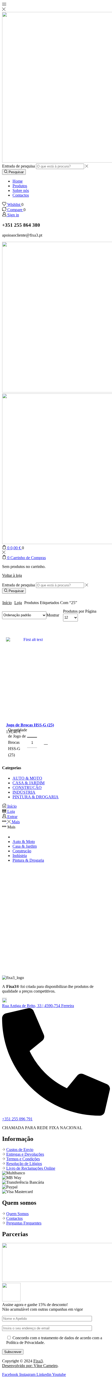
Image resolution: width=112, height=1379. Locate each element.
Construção (22, 851)
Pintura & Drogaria (28, 860)
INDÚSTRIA (24, 792)
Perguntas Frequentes (23, 1223)
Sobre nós (21, 190)
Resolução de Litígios (24, 1163)
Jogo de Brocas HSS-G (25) (30, 725)
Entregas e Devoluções (25, 1154)
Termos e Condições (23, 1159)
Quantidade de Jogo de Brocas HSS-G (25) (17, 742)
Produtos (20, 186)
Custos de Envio (19, 1149)
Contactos (21, 195)
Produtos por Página (79, 611)
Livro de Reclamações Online (30, 1168)
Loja (18, 602)
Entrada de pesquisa (18, 166)
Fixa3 (38, 1361)
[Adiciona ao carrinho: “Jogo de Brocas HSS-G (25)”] (46, 742)
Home (18, 181)
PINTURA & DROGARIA (36, 797)
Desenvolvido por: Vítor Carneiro (30, 1365)
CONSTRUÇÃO (27, 787)
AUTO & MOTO (27, 778)
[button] (38, 1005)
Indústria (20, 855)
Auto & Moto (24, 841)
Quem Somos (17, 1213)
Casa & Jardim (25, 846)
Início (7, 602)
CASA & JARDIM (29, 783)
